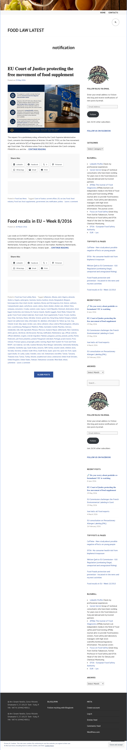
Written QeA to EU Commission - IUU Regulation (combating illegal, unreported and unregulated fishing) (102, 268)
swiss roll (40, 354)
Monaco (35, 330)
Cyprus (43, 309)
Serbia (50, 348)
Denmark (61, 309)
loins (9, 327)
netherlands (62, 330)
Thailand (11, 357)
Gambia (73, 315)
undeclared (56, 357)
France (60, 315)
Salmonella (58, 345)
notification (53, 201)
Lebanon (45, 324)
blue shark (23, 303)
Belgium (67, 300)
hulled (61, 318)
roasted (33, 345)
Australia (32, 300)
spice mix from (65, 351)
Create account (93, 707)
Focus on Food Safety (99, 211)
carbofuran (28, 306)
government (40, 201)
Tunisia (21, 357)
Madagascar (26, 327)
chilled (66, 306)
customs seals (35, 309)
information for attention (38, 321)
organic (24, 336)
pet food (19, 339)
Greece (38, 318)
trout (16, 357)
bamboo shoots (48, 300)
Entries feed (92, 720)
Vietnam (34, 360)
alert (60, 297)
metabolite (12, 330)
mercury (68, 327)
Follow (93, 114)
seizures (40, 348)
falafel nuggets (50, 312)
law (47, 201)
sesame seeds (59, 348)
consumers (19, 309)
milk (17, 330)
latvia (39, 324)
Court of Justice (40, 198)
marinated (47, 327)
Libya (51, 324)
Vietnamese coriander (46, 360)
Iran (68, 321)
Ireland (10, 324)
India (26, 321)
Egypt (10, 312)
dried (77, 309)
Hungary (67, 318)
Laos (34, 324)
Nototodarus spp (58, 333)
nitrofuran (21, 333)
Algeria (65, 297)
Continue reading (37, 149)
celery (40, 306)
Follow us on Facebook (99, 131)
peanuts (65, 336)
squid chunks (12, 354)
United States (25, 360)
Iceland (74, 318)
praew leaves (66, 339)
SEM (46, 348)
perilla (70, 336)
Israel (16, 324)
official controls (71, 333)
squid (74, 351)
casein (35, 306)
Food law (18, 198)
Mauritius (61, 327)
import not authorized (16, 321)
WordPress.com (93, 732)
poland (34, 339)
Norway (40, 333)
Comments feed (93, 726)
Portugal (57, 339)
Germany (19, 318)
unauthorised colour (44, 357)
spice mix (56, 351)
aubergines (24, 300)
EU (59, 198)
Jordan (29, 324)
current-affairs (52, 198)
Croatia (26, 309)
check (46, 306)
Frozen (66, 315)
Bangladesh (58, 300)
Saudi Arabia (32, 348)
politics (60, 201)
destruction (70, 309)
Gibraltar (32, 318)
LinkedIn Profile (96, 164)
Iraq (72, 321)
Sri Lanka (21, 354)
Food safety (27, 297)
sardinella (11, 348)
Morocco (42, 330)
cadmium (73, 303)
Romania (40, 345)
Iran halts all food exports (98, 342)
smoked (25, 351)
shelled (68, 348)
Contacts (113, 12)
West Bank (58, 360)
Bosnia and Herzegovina (50, 303)
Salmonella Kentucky (70, 345)
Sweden (33, 354)
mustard (49, 330)
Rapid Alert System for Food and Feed (61, 342)
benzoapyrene (13, 303)
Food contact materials (25, 315)
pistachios (27, 339)
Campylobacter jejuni (15, 306)
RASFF (10, 345)
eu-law (63, 198)
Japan (25, 324)
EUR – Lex (94, 232)
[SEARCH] (115, 22)
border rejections (34, 303)
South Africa (32, 351)
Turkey (27, 357)
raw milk (26, 345)
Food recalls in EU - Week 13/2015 (101, 289)
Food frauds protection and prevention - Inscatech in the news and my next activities (103, 280)
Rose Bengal (48, 345)
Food (68, 198)
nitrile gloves (12, 333)
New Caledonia (73, 330)
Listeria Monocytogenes (62, 324)
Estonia (27, 312)
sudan (27, 354)
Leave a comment (71, 201)
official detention (14, 336)
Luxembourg (16, 327)
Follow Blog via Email (98, 88)
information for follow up (57, 321)
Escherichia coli (18, 312)
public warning (40, 342)
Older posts (43, 374)
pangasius (51, 336)
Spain (50, 351)
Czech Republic (52, 309)
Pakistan (44, 336)
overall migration (33, 336)
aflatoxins (47, 297)
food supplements (28, 201)
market (54, 327)
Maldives (35, 327)
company (11, 309)
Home (102, 12)
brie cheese (64, 303)
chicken (51, 306)
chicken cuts (58, 306)
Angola (17, 300)
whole (65, 360)
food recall (39, 315)
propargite (31, 342)
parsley (58, 336)
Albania (54, 297)
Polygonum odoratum (45, 339)
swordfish (58, 354)
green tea (45, 318)
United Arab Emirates (69, 357)
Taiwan (64, 354)
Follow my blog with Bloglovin (60, 707)
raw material (17, 345)
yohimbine (11, 363)
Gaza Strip (11, 318)
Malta (41, 327)
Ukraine (33, 357)
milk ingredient (25, 330)
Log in (89, 713)
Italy (20, 324)
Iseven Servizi (95, 170)
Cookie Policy (49, 746)
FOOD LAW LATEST (26, 30)
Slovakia (11, 351)
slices (74, 348)
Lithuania (75, 324)
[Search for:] (103, 383)
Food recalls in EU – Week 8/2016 (40, 221)
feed (59, 312)
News (25, 198)
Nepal (54, 330)
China (72, 306)
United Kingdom (14, 360)
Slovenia (18, 351)
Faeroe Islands (38, 312)
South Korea (42, 351)
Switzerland (49, 354)
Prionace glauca (20, 342)
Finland (69, 312)
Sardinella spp (21, 348)
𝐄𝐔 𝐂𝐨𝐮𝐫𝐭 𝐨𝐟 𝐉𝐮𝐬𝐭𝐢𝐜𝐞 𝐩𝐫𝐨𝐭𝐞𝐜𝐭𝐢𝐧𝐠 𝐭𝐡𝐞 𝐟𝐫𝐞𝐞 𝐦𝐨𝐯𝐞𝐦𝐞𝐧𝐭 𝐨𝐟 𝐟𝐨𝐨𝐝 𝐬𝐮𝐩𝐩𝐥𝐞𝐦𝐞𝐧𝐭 (41, 71)
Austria (38, 300)
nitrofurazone (31, 333)
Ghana (25, 318)
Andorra (11, 300)
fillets (64, 312)
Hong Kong (54, 318)
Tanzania (71, 354)
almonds (71, 297)
